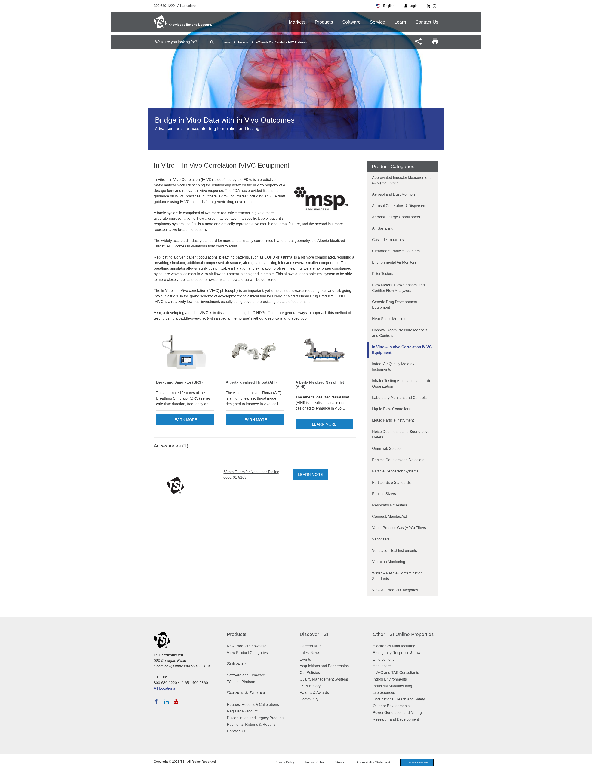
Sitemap (340, 762)
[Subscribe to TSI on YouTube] (176, 701)
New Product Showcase (246, 646)
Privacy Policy (284, 762)
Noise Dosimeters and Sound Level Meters (401, 434)
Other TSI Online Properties (403, 634)
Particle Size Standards (391, 482)
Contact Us (426, 22)
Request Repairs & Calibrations (253, 704)
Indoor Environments (390, 679)
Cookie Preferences (417, 762)
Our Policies (310, 673)
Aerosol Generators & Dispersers (399, 206)
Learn (400, 22)
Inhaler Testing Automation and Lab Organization (401, 383)
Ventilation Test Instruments (394, 550)
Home (227, 42)
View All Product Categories (395, 590)
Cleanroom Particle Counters (396, 251)
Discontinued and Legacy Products (255, 718)
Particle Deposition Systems (395, 471)
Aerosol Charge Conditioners (396, 217)
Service (377, 22)
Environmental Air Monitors (394, 262)
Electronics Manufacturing (394, 646)
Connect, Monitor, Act (389, 516)
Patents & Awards (314, 692)
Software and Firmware (246, 675)
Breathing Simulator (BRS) (179, 382)
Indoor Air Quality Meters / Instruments (393, 366)
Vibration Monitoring (388, 562)
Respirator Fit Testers (389, 505)
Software (351, 22)
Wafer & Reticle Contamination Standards (397, 576)
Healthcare (382, 666)
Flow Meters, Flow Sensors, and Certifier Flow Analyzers (398, 288)
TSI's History (310, 686)
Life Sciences (384, 692)
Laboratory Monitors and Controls (399, 398)
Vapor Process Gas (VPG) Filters (399, 528)
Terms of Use (314, 762)
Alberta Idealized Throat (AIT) (251, 382)
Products (324, 22)
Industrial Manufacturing (392, 686)
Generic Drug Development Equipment (394, 304)
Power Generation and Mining (397, 713)
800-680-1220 (165, 6)
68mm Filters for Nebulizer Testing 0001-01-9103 (251, 474)
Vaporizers (381, 539)
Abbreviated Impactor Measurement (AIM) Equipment (401, 180)
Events (305, 659)
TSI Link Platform (241, 682)
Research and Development (396, 719)
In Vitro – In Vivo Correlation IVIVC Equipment (402, 350)
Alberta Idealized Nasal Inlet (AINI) (320, 384)
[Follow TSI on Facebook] (156, 701)
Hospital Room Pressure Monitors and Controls (399, 333)
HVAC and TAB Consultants (396, 673)
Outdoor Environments (391, 706)
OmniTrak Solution (387, 448)
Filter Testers (382, 274)
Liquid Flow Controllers (391, 409)
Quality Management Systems (324, 679)
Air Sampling (382, 228)
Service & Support (247, 692)
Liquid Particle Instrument (393, 420)
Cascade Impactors (388, 240)
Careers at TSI (312, 646)
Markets (297, 22)
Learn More (185, 420)
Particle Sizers (384, 494)
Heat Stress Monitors (389, 319)
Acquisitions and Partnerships (324, 666)
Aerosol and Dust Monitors (394, 194)
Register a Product (242, 711)
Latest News (310, 653)
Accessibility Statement (373, 762)
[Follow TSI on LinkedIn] (166, 701)
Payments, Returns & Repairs (251, 724)
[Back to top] (586, 765)
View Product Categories (247, 653)
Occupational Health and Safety (399, 699)
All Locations (186, 6)
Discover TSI (314, 634)
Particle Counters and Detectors (398, 460)
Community (309, 699)
